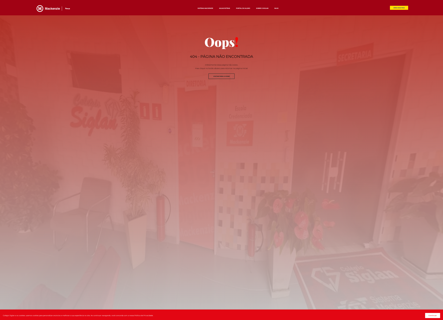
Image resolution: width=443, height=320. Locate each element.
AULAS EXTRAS (224, 8)
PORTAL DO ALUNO (243, 8)
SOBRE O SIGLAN (262, 8)
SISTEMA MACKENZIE (205, 8)
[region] (221, 315)
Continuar (432, 315)
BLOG (276, 8)
